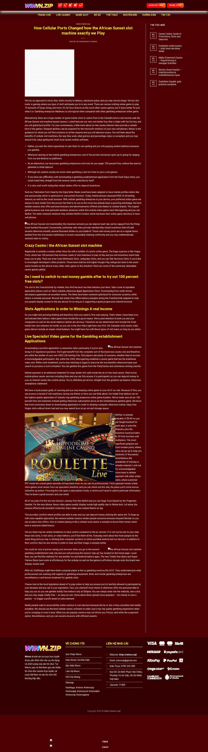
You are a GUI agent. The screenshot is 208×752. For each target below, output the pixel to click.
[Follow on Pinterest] (70, 5)
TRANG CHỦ (44, 15)
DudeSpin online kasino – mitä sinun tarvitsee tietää (170, 48)
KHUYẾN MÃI (130, 15)
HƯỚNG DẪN (149, 15)
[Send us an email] (60, 5)
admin (94, 42)
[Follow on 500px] (80, 5)
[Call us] (65, 5)
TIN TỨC (165, 15)
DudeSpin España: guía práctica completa (170, 83)
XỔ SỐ (97, 15)
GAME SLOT (82, 15)
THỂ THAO (112, 15)
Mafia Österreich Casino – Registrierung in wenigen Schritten (170, 60)
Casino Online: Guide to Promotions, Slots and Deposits (170, 36)
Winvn (28, 656)
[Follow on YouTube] (75, 5)
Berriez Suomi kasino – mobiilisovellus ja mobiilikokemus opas (170, 72)
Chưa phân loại (83, 24)
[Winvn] (39, 5)
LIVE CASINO (63, 15)
